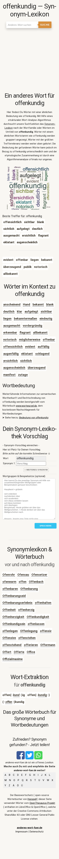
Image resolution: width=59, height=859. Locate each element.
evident (30, 346)
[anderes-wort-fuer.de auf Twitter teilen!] (29, 758)
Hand (26, 304)
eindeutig (45, 318)
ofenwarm (9, 581)
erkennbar (10, 332)
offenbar (49, 339)
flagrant (25, 332)
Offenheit (9, 609)
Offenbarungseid (14, 596)
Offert (6, 652)
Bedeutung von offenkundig (33, 417)
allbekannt (40, 332)
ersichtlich (10, 360)
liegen (7, 318)
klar (19, 311)
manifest (9, 374)
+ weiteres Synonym (36, 470)
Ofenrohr (8, 574)
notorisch (10, 339)
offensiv (45, 631)
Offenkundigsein (13, 624)
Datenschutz (37, 831)
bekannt (38, 304)
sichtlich (26, 360)
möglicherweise (29, 339)
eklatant (27, 353)
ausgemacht (11, 325)
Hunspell (32, 799)
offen (22, 581)
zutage (23, 374)
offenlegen (10, 631)
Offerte (19, 652)
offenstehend (11, 645)
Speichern (45, 526)
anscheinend (11, 304)
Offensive (9, 638)
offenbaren (10, 588)
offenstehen (27, 638)
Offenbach (36, 581)
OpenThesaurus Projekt (42, 803)
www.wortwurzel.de (26, 405)
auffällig (43, 346)
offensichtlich (13, 346)
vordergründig (32, 325)
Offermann (47, 645)
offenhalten (43, 602)
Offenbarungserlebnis (17, 602)
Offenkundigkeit (38, 617)
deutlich (8, 311)
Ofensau (23, 574)
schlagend (42, 353)
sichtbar (46, 311)
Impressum (21, 831)
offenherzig (26, 609)
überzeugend (37, 367)
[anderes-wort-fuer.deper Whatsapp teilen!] (38, 758)
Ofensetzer (39, 574)
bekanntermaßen (25, 318)
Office (31, 652)
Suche (45, 24)
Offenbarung (29, 588)
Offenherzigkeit (13, 617)
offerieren (31, 645)
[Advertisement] (29, 60)
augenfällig (11, 353)
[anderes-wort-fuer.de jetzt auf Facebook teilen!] (21, 758)
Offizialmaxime (12, 659)
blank (50, 304)
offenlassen (36, 624)
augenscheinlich (14, 367)
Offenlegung (29, 631)
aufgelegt (31, 311)
